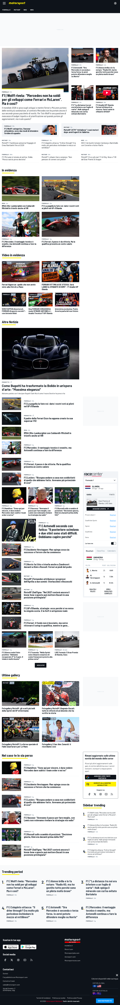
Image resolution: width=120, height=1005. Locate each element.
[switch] (113, 543)
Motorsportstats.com (72, 961)
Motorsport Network (54, 1001)
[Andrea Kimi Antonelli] (87, 583)
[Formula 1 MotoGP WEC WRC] (100, 480)
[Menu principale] (4, 3)
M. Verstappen (95, 576)
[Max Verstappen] (87, 576)
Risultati (113, 515)
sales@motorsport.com (11, 985)
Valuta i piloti (92, 590)
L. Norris (93, 570)
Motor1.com (69, 949)
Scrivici (5, 973)
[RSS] (112, 794)
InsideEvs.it (69, 946)
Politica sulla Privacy (74, 998)
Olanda (95, 486)
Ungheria (98, 557)
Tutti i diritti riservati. (71, 1001)
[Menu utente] (115, 3)
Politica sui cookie (58, 998)
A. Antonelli (95, 583)
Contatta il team (9, 981)
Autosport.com (70, 957)
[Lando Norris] (87, 570)
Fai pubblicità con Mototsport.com (15, 977)
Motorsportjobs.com (72, 953)
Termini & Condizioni (43, 998)
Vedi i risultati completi (108, 591)
